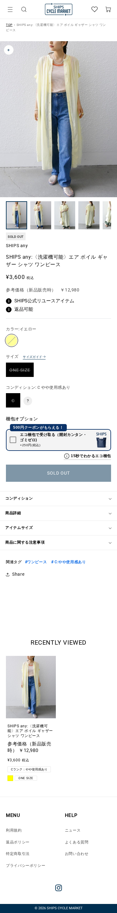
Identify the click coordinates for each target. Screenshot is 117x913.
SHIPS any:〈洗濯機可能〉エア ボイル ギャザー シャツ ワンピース (30, 731)
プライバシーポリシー (25, 865)
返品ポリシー (18, 842)
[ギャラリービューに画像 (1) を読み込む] (16, 215)
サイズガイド (32, 357)
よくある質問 (77, 842)
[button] (24, 9)
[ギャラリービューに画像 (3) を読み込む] (64, 215)
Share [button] (18, 574)
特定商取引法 (18, 854)
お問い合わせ (77, 854)
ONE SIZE (21, 372)
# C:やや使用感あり (68, 562)
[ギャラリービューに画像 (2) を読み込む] (40, 215)
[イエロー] (11, 340)
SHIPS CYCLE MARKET (65, 908)
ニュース (72, 830)
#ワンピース (36, 562)
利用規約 (14, 830)
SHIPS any (17, 245)
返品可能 (20, 309)
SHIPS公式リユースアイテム (41, 301)
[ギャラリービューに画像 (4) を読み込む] (88, 215)
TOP (9, 25)
